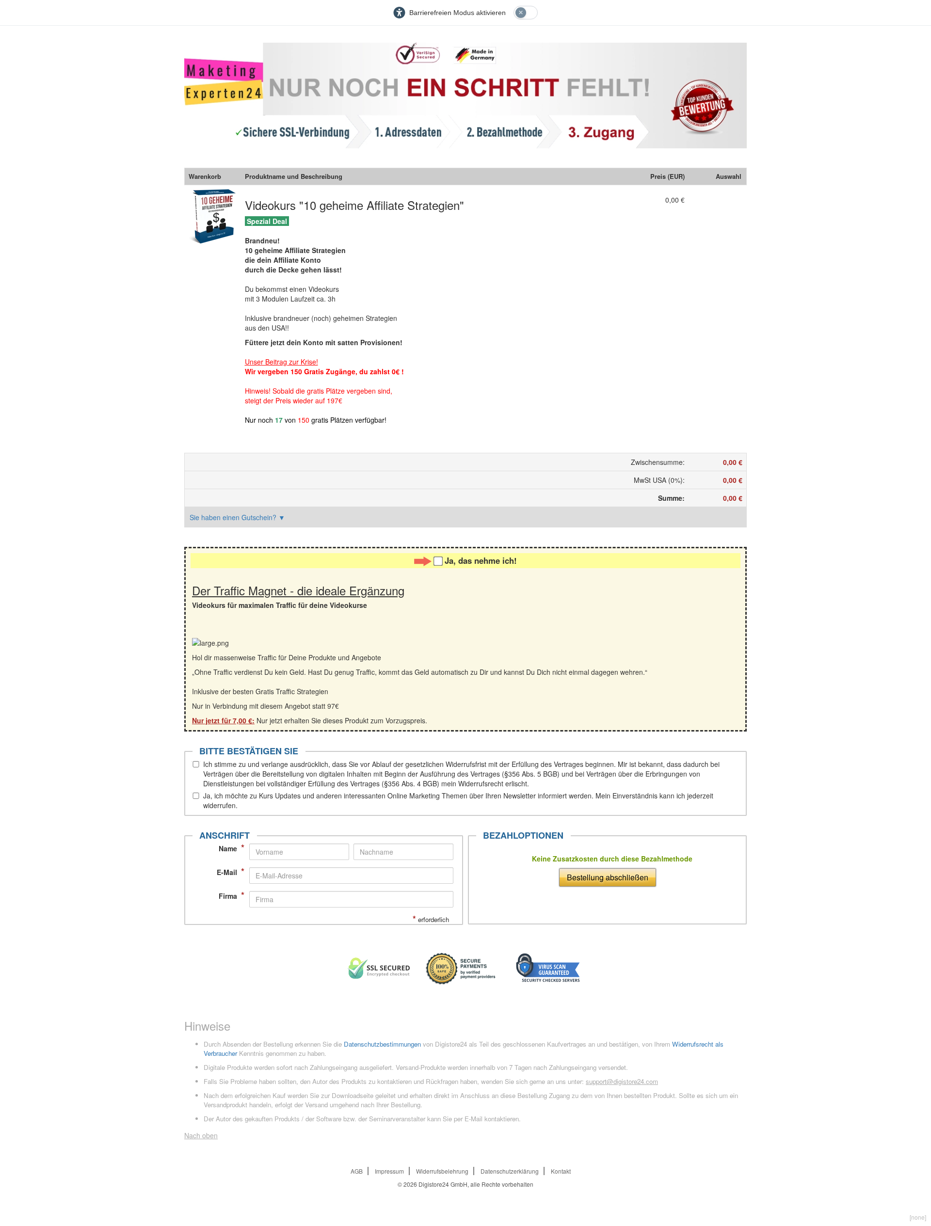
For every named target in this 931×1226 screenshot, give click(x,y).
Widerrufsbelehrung (442, 1171)
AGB (357, 1171)
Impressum (389, 1171)
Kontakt (561, 1171)
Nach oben (201, 1135)
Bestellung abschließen (607, 877)
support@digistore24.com (622, 1081)
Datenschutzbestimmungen (382, 1044)
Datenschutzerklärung (510, 1171)
